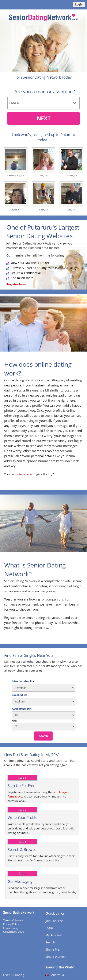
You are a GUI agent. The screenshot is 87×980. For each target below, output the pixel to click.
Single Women (55, 957)
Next (43, 118)
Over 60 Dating (13, 975)
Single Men (53, 949)
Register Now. (16, 284)
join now (22, 474)
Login (79, 4)
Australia (57, 975)
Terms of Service (13, 920)
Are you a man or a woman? (44, 91)
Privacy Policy (11, 924)
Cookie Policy (11, 928)
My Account (53, 935)
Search (43, 736)
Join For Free (54, 921)
